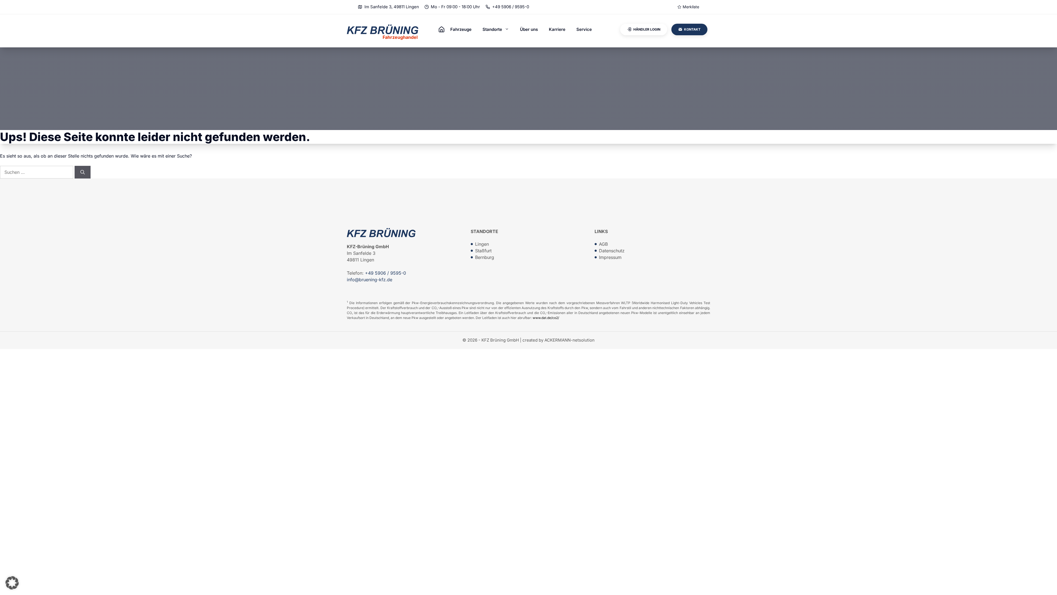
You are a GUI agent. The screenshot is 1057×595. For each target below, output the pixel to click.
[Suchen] (83, 172)
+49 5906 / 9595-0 (510, 6)
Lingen (482, 244)
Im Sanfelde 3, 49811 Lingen (391, 6)
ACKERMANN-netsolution (569, 340)
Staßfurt (483, 250)
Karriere (557, 29)
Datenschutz (612, 250)
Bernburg (484, 257)
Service (584, 29)
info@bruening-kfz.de (369, 279)
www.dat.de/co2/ (546, 318)
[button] (12, 583)
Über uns (529, 29)
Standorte (492, 29)
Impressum (610, 257)
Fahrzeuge (461, 29)
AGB (603, 244)
